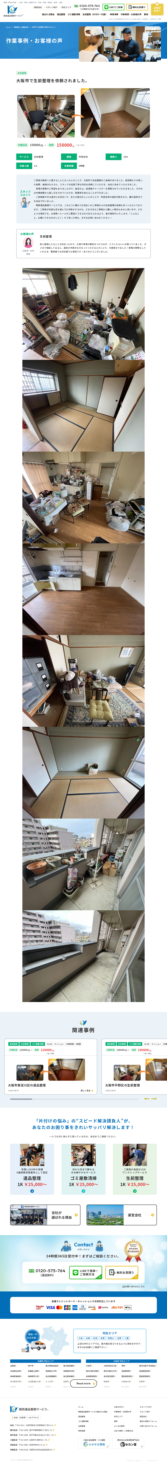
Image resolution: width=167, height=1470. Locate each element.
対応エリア (118, 1416)
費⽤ (115, 1421)
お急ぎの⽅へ (119, 1407)
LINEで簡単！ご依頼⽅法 (123, 1431)
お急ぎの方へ (157, 9)
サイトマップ (152, 1460)
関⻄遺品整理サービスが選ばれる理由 (92, 1411)
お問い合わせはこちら (135, 1286)
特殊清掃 (81, 1431)
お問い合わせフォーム (148, 1426)
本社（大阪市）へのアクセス (26, 1417)
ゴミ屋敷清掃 (83, 1421)
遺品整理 (81, 1416)
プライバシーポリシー (134, 1460)
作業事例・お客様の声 (21, 27)
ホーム (8, 27)
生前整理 (81, 1426)
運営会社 (143, 1416)
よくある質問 (119, 1426)
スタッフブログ (146, 1407)
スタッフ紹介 (145, 1411)
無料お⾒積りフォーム (148, 1421)
